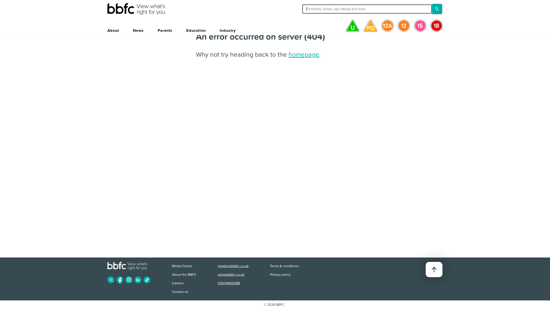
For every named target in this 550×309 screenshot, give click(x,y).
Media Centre (182, 266)
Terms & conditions (284, 266)
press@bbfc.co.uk (231, 275)
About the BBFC (184, 275)
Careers (177, 283)
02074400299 (229, 283)
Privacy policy (280, 275)
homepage (304, 55)
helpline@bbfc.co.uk (233, 266)
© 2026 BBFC (274, 304)
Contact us (180, 292)
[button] (325, 9)
